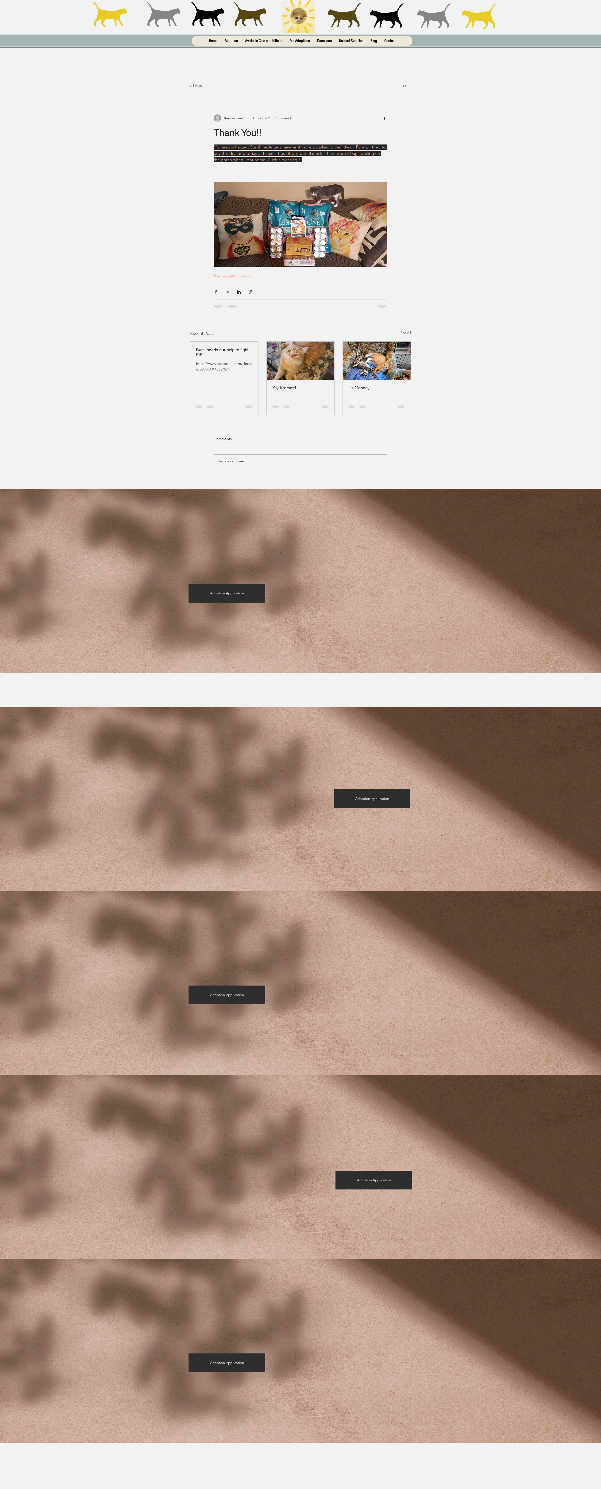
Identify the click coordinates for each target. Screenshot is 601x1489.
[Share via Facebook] (216, 292)
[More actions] (384, 118)
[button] (405, 86)
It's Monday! (359, 387)
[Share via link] (250, 292)
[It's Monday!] (377, 361)
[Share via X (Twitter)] (227, 292)
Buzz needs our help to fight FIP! (222, 352)
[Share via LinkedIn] (239, 292)
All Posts (196, 86)
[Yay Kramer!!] (301, 361)
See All (406, 333)
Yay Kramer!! (284, 387)
